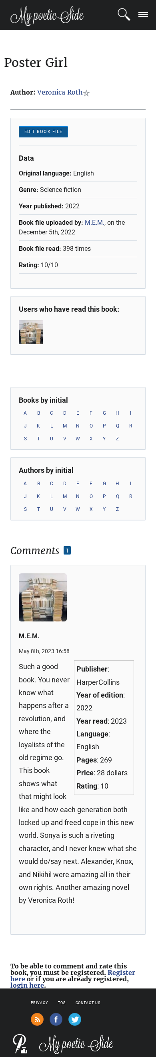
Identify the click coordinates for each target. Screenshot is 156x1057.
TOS (62, 1003)
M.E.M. (94, 222)
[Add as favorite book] (88, 93)
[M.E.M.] (37, 332)
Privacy (39, 1003)
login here (27, 985)
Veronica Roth (60, 92)
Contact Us (88, 1003)
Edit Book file (43, 131)
